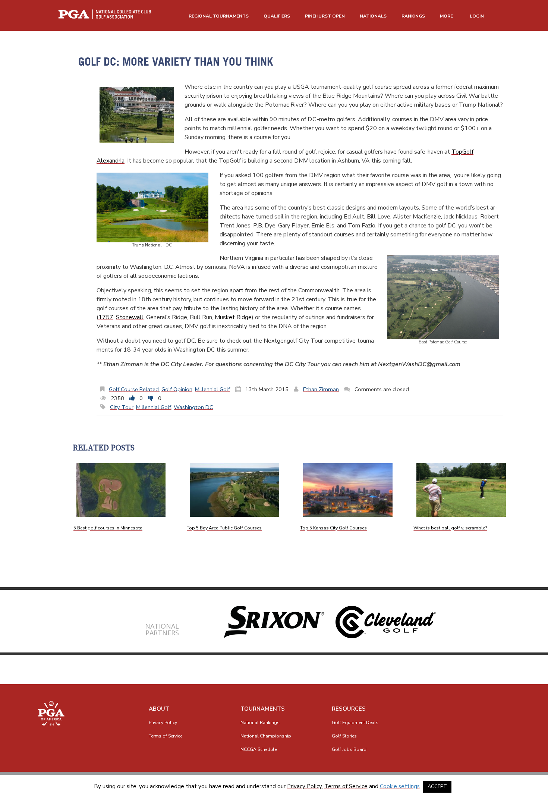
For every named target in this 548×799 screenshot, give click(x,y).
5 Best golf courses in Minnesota (107, 528)
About (159, 709)
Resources (349, 709)
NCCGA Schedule (258, 749)
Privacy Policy (163, 723)
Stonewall (130, 317)
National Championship (265, 736)
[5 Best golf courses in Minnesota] (121, 490)
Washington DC (193, 407)
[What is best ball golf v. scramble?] (461, 490)
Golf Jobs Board (349, 749)
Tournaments (262, 709)
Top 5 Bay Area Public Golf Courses (224, 528)
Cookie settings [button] (400, 786)
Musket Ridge (233, 317)
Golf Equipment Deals (355, 723)
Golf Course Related (134, 389)
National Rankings (260, 723)
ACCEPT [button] (437, 786)
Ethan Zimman (321, 389)
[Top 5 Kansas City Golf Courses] (348, 490)
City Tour (121, 407)
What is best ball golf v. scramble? (450, 528)
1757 (105, 317)
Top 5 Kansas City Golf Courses (333, 528)
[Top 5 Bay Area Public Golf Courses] (234, 490)
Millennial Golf (212, 389)
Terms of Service (165, 736)
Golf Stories (344, 736)
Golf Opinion (176, 389)
